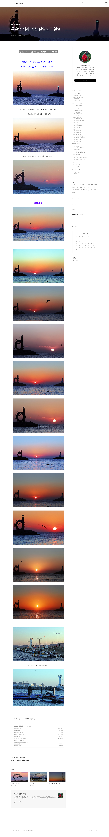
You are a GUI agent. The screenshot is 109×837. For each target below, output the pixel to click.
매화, (92, 184)
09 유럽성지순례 (79, 154)
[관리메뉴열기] (106, 3)
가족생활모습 (76, 170)
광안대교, (82, 184)
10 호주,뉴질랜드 (79, 120)
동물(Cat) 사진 (78, 97)
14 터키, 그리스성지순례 (80, 157)
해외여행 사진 (77, 108)
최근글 (73, 198)
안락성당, (93, 187)
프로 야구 (77, 164)
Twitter (82, 214)
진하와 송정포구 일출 (18, 729)
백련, (84, 190)
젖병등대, (85, 187)
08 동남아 (77, 117)
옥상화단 (77, 100)
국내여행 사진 (77, 103)
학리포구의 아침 (17, 745)
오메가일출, (79, 187)
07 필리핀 (77, 115)
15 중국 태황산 (78, 136)
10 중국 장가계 (78, 125)
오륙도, (77, 184)
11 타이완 (77, 127)
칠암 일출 (16, 736)
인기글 (78, 198)
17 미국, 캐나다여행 (79, 137)
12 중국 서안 (77, 131)
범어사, (86, 184)
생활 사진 (16, 726)
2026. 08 (85, 233)
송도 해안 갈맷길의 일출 (19, 738)
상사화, (73, 184)
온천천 (76, 99)
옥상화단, (77, 190)
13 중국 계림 (77, 132)
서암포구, (74, 187)
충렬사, (87, 190)
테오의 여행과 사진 (17, 3)
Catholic (76, 143)
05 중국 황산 (77, 112)
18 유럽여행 (78, 139)
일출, (89, 184)
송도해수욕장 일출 (18, 740)
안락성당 (77, 146)
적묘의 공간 (89, 827)
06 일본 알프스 (78, 113)
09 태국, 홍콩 (78, 119)
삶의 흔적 (21, 726)
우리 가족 (77, 173)
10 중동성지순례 (79, 156)
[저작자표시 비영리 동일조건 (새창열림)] (33, 719)
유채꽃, (88, 187)
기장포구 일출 (17, 744)
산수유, (94, 190)
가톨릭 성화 (77, 149)
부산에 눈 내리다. (18, 732)
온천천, (95, 184)
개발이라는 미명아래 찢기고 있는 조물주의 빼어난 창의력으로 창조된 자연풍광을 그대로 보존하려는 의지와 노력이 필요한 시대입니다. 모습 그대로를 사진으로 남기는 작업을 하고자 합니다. (36, 797)
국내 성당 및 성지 (79, 147)
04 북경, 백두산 (78, 110)
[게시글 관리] (21, 719)
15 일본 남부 (77, 134)
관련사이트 (89, 830)
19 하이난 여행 (78, 141)
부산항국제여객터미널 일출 (20, 742)
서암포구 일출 (17, 730)
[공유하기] (19, 719)
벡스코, (90, 190)
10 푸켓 (76, 122)
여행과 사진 (76, 90)
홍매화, (73, 192)
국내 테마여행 (78, 105)
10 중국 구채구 (78, 124)
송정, (73, 190)
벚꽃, (81, 190)
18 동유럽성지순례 (79, 159)
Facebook (75, 214)
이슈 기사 (75, 167)
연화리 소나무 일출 (18, 734)
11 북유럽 (77, 129)
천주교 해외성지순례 (78, 152)
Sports (75, 162)
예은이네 (77, 172)
